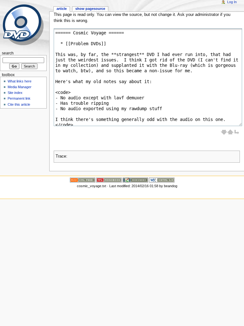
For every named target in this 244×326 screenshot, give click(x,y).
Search (8, 53)
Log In (232, 2)
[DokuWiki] (135, 179)
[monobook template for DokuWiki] (109, 179)
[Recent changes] (82, 179)
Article (62, 9)
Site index (15, 93)
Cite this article (19, 104)
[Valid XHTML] (161, 179)
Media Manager (19, 87)
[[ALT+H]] (24, 24)
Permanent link (19, 98)
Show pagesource (90, 9)
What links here (19, 81)
